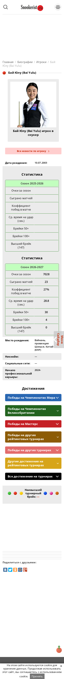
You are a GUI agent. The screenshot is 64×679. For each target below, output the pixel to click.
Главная (8, 62)
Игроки (41, 62)
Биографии (25, 62)
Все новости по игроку (31, 151)
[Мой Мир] (20, 570)
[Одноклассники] (15, 570)
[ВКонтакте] (5, 570)
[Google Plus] (25, 570)
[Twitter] (10, 570)
